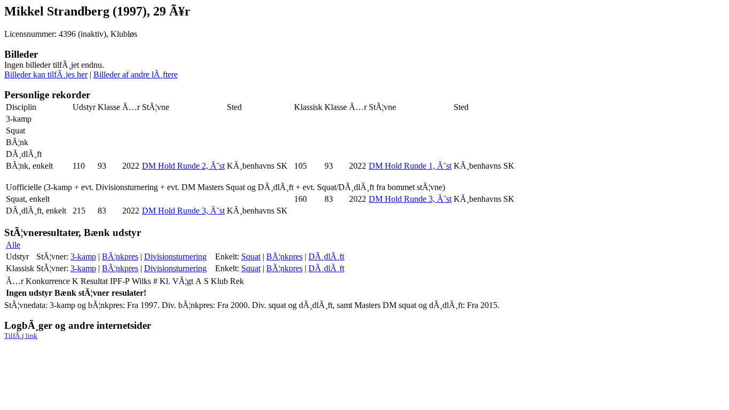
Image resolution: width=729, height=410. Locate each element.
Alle (13, 244)
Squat (250, 256)
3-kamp (83, 256)
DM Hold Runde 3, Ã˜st (410, 198)
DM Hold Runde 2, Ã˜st (183, 165)
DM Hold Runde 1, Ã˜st (410, 165)
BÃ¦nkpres (120, 256)
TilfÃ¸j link (20, 336)
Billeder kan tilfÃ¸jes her (46, 74)
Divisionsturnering (175, 256)
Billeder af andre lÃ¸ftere (135, 74)
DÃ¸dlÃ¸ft (326, 256)
